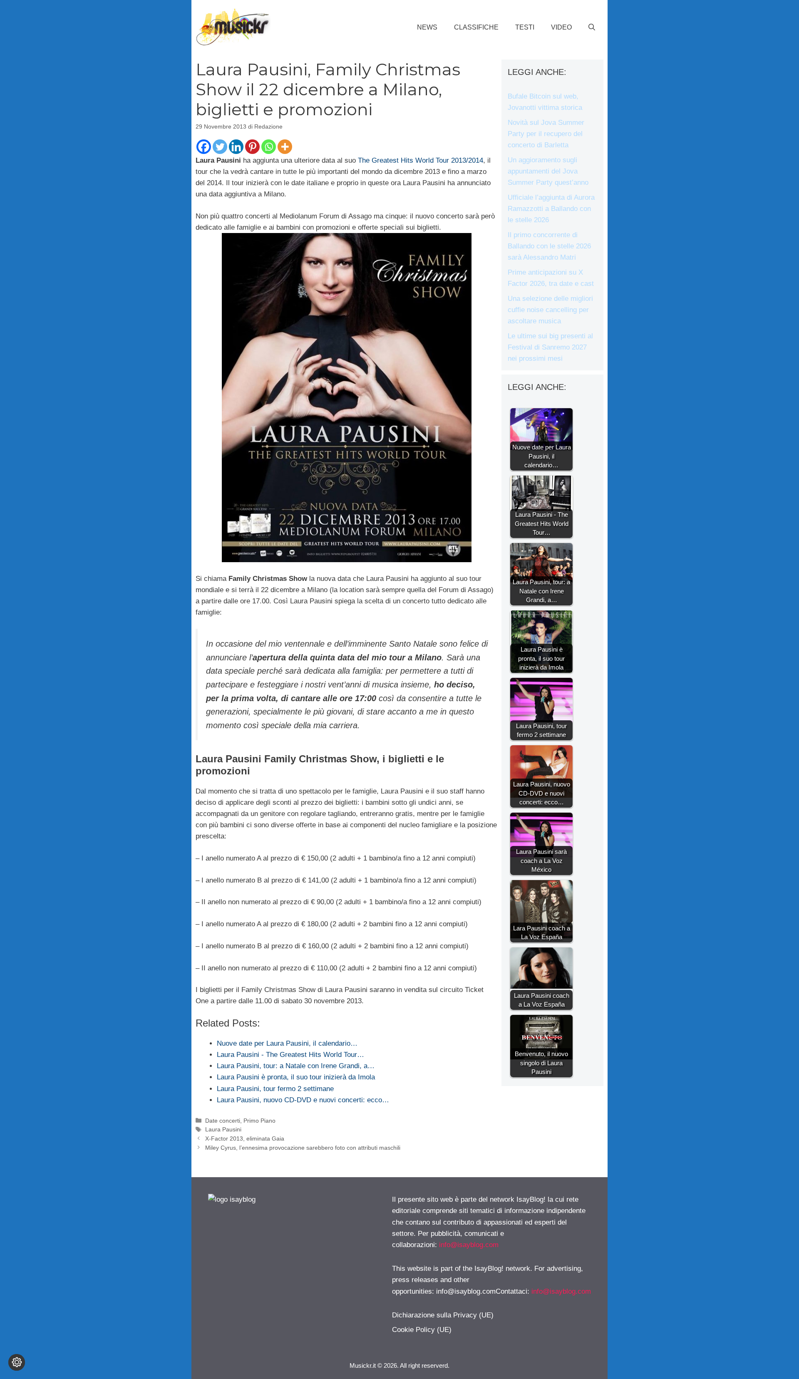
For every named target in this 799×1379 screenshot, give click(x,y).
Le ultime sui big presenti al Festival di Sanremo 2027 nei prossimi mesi (550, 347)
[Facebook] (203, 146)
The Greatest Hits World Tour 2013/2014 (420, 160)
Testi (524, 27)
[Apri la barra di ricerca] (591, 27)
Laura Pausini (223, 1129)
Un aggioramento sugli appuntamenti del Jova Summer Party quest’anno (548, 171)
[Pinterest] (252, 146)
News (427, 27)
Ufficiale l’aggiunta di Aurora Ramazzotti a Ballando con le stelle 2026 (551, 208)
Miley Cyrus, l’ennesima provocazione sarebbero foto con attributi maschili (302, 1147)
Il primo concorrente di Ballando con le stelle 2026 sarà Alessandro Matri (549, 246)
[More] (285, 146)
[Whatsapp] (268, 146)
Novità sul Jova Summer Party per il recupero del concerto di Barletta (546, 134)
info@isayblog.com (469, 1245)
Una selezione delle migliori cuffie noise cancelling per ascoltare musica (550, 310)
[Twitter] (220, 146)
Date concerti (222, 1120)
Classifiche (476, 27)
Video (561, 27)
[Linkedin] (236, 146)
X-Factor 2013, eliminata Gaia (244, 1138)
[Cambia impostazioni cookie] (16, 1362)
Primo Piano (259, 1120)
